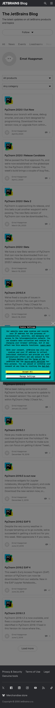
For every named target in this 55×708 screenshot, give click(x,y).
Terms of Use (39, 359)
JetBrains (24, 701)
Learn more (45, 345)
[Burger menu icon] (51, 3)
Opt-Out (45, 366)
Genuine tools (10, 676)
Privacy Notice (16, 359)
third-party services (34, 361)
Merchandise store (16, 695)
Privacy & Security (12, 671)
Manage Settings (27, 376)
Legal (47, 671)
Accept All (27, 372)
